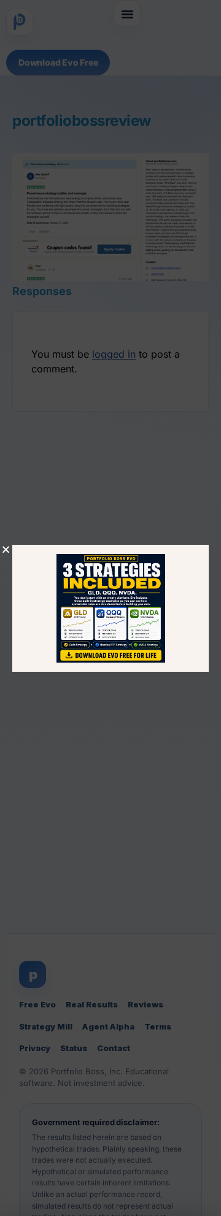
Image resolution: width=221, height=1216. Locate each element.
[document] (110, 608)
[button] (5, 549)
